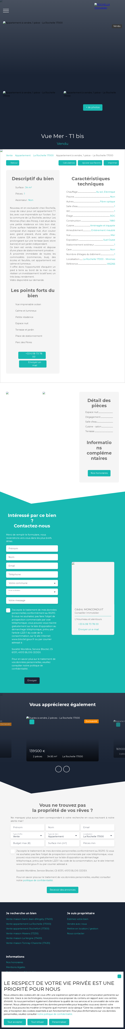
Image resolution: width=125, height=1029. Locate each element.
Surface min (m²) (57, 843)
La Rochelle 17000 (43, 155)
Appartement (23, 155)
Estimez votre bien (77, 919)
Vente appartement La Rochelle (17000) (28, 924)
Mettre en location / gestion (82, 928)
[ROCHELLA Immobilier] (108, 10)
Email (12, 565)
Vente (9, 155)
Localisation (87, 834)
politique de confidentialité (38, 880)
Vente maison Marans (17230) (22, 933)
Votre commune (18, 583)
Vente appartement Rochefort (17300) (27, 928)
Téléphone (15, 574)
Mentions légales (15, 967)
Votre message (17, 600)
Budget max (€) (21, 843)
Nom (11, 557)
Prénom (13, 548)
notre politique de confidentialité (54, 1014)
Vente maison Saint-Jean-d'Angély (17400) (29, 919)
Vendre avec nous (77, 924)
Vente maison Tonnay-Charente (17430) (28, 943)
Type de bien (53, 834)
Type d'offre (17, 834)
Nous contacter (75, 933)
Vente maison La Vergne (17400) (24, 938)
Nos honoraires (14, 962)
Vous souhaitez (14, 590)
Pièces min (89, 843)
